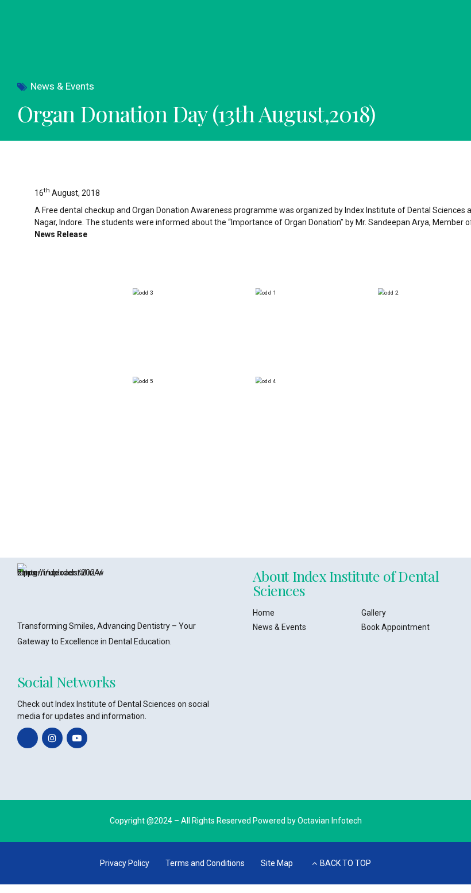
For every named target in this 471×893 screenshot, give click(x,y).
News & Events (62, 86)
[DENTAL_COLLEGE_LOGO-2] (60, 586)
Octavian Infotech (330, 820)
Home (264, 612)
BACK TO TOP (345, 863)
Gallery (373, 612)
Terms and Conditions (205, 863)
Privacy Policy (124, 863)
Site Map (277, 863)
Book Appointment (395, 627)
